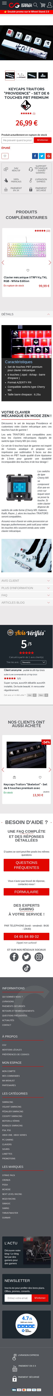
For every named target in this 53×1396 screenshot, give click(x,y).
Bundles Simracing (12, 1126)
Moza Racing (9, 1199)
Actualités (8, 1020)
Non (43, 695)
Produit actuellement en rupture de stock (24, 135)
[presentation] (3, 262)
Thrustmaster (10, 1213)
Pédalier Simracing (12, 1111)
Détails (7, 314)
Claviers (7, 1144)
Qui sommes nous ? (12, 997)
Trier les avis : (12, 662)
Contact (6, 1025)
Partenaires (9, 1085)
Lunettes (7, 1154)
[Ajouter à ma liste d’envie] (5, 156)
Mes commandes (11, 1076)
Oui (31, 695)
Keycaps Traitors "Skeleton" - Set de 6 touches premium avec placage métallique (25, 788)
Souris (6, 1149)
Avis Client (10, 580)
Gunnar (6, 1218)
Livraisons (8, 1001)
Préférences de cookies (15, 1054)
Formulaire (26, 892)
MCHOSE (6, 1189)
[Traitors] (26, 105)
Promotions (8, 1159)
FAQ (4, 595)
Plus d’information (17, 588)
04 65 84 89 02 (26, 936)
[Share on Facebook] (35, 156)
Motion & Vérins (11, 1121)
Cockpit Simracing (12, 1116)
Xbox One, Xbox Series (14, 1135)
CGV (4, 1045)
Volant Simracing (11, 1107)
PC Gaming (7, 1140)
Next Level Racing (12, 1194)
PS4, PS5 (6, 1130)
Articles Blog (13, 602)
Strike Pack (8, 1175)
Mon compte (8, 1071)
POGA (5, 1185)
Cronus (6, 1180)
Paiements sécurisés (13, 1006)
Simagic (6, 1203)
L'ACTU (11, 1243)
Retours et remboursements (18, 1011)
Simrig (5, 1208)
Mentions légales (12, 1050)
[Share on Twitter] (42, 156)
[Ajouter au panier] (14, 777)
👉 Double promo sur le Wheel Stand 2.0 (26, 11)
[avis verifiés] (26, 1324)
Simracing (7, 1102)
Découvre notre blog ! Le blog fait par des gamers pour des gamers (13, 1257)
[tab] (26, 314)
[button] (21, 75)
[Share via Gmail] (49, 156)
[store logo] (20, 5)
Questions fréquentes (26, 865)
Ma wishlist (8, 1081)
